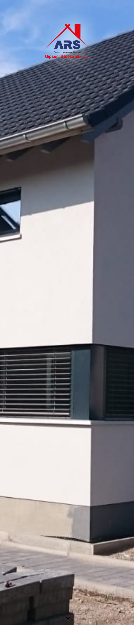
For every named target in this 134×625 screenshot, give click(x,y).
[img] (67, 312)
